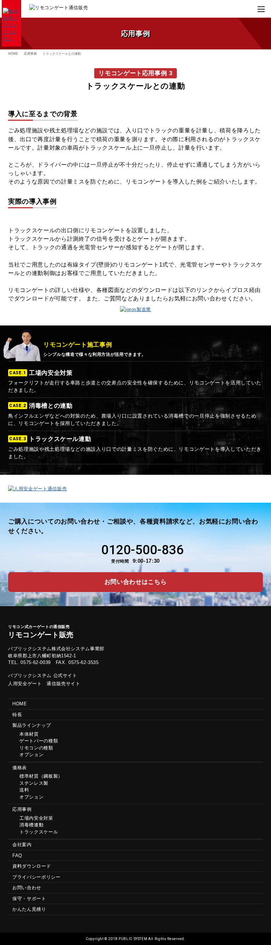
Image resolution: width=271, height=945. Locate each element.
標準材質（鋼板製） (41, 776)
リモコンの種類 (36, 747)
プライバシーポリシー (36, 877)
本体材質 (29, 734)
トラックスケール (38, 832)
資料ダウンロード (31, 866)
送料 (24, 790)
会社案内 (22, 844)
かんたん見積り (29, 909)
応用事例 (30, 53)
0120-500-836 (142, 549)
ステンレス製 (33, 783)
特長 (17, 714)
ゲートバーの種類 (38, 740)
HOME (13, 53)
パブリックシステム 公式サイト (42, 675)
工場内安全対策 (36, 818)
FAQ (17, 855)
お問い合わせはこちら (135, 582)
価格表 (19, 767)
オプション (31, 754)
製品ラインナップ (31, 725)
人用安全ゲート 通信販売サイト (44, 683)
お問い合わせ (26, 887)
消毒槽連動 (31, 824)
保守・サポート (29, 898)
